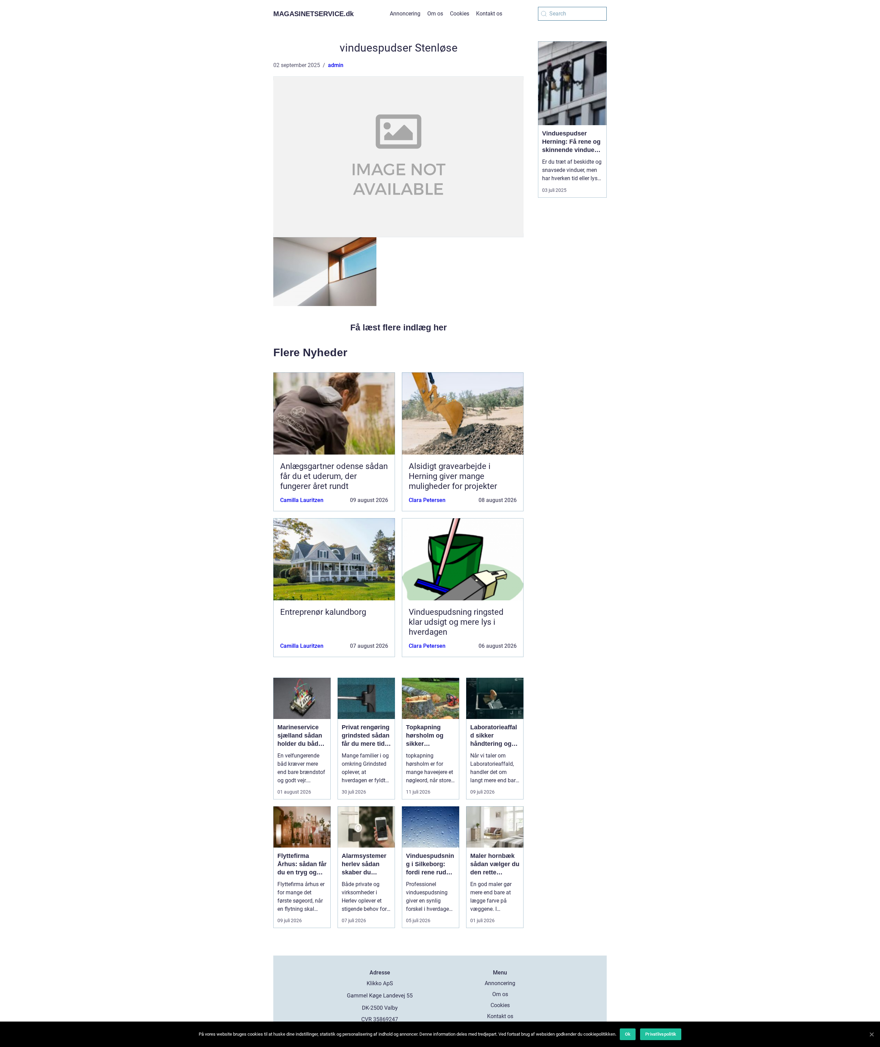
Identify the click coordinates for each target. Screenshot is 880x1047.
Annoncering (405, 13)
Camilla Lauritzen (301, 500)
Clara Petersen (427, 500)
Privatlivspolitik (660, 1034)
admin (335, 65)
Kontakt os (489, 13)
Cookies (459, 13)
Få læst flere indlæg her (398, 327)
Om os (435, 13)
